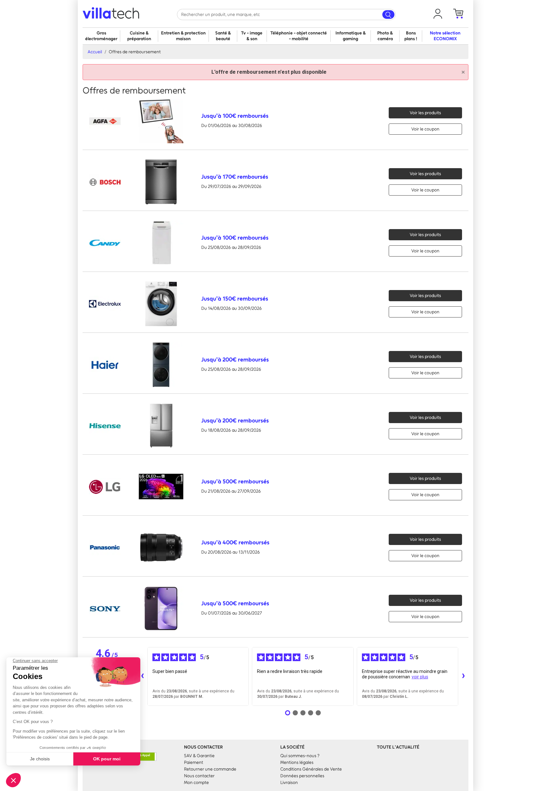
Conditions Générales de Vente (311, 769)
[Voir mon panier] (458, 14)
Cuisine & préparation (139, 35)
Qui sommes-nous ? (300, 755)
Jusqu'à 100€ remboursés (234, 115)
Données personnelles (302, 776)
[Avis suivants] (463, 676)
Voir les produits (425, 113)
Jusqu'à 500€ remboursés (235, 481)
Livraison (289, 782)
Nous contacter (199, 776)
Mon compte (196, 782)
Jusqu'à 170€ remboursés (234, 176)
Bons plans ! (410, 35)
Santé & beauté (223, 35)
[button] (438, 14)
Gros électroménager (101, 35)
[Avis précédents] (142, 676)
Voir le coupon (425, 129)
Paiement (193, 762)
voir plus (420, 676)
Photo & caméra (385, 35)
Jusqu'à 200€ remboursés (235, 359)
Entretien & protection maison (183, 35)
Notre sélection (445, 35)
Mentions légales (296, 762)
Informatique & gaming (350, 35)
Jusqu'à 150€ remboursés (234, 298)
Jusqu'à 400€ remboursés (235, 542)
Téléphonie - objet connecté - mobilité (298, 35)
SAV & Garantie (199, 755)
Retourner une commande (210, 769)
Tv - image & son (251, 35)
